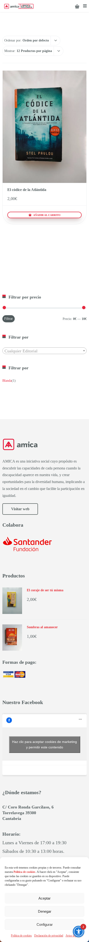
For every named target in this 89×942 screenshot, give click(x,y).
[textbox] (44, 351)
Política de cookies (21, 935)
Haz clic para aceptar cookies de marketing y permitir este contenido (44, 744)
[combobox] (44, 350)
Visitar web (20, 509)
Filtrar (8, 318)
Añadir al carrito (47, 215)
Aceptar (44, 898)
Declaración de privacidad (48, 935)
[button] (78, 931)
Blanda (7, 380)
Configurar (45, 924)
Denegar (44, 911)
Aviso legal (72, 935)
